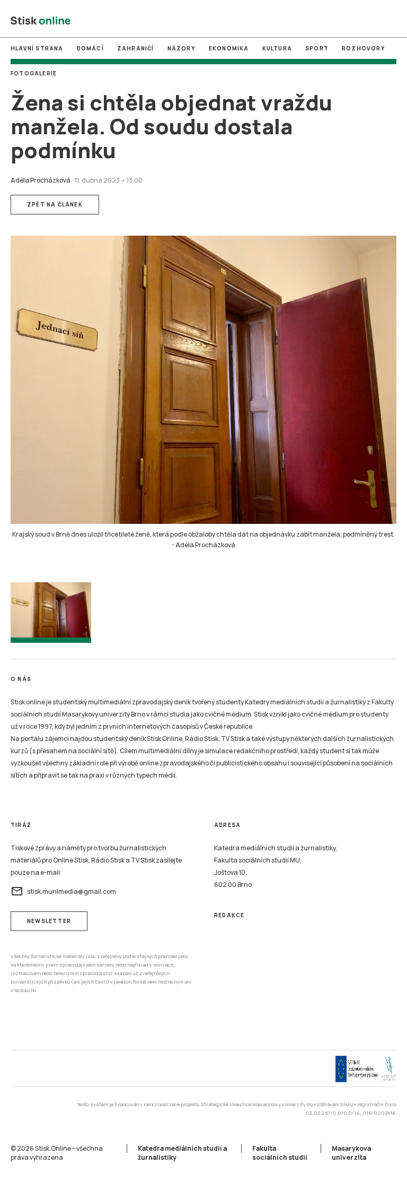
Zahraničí (135, 48)
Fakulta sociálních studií (279, 1153)
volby (247, 21)
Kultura (277, 48)
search (390, 21)
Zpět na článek (55, 204)
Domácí (90, 48)
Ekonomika (229, 48)
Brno (203, 21)
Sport (317, 48)
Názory (181, 48)
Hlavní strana (37, 48)
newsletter (49, 921)
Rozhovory (363, 48)
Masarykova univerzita (351, 1153)
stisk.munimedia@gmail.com (63, 891)
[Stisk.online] (40, 21)
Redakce (229, 915)
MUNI (159, 21)
